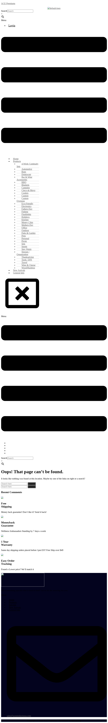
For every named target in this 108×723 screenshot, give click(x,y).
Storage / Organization (23, 253)
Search (4, 11)
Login (11, 25)
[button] (54, 20)
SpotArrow (76, 720)
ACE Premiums (8, 3)
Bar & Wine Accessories (24, 178)
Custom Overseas (22, 199)
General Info (18, 273)
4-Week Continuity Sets (27, 165)
